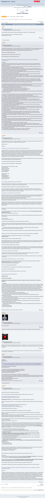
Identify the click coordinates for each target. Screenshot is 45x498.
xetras (3, 26)
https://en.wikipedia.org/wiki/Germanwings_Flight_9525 (10, 405)
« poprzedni (38, 21)
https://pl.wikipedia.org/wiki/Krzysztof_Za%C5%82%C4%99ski (11, 181)
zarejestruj (26, 5)
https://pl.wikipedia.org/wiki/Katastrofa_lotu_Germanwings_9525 (12, 406)
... (4, 22)
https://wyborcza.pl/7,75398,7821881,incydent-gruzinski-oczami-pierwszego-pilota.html (15, 148)
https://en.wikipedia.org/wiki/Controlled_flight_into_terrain (11, 396)
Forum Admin (21, 19)
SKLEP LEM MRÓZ (22, 13)
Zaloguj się (22, 5)
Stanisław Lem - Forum (8, 1)
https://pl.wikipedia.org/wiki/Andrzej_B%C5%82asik (10, 250)
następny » (42, 21)
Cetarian (4, 42)
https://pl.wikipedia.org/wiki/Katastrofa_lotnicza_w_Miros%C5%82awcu (13, 258)
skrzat (24, 19)
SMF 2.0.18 (18, 496)
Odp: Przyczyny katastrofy (7, 29)
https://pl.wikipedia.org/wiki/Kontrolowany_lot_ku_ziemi (10, 397)
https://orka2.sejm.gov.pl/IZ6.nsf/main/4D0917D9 (9, 274)
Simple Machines (26, 496)
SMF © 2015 (22, 496)
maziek (3, 312)
